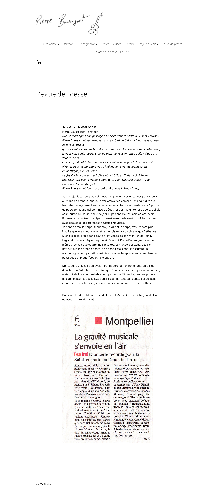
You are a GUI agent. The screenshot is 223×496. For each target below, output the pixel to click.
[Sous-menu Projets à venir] (157, 44)
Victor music (44, 484)
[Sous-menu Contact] (74, 44)
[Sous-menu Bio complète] (58, 44)
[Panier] (39, 62)
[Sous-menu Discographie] (96, 44)
